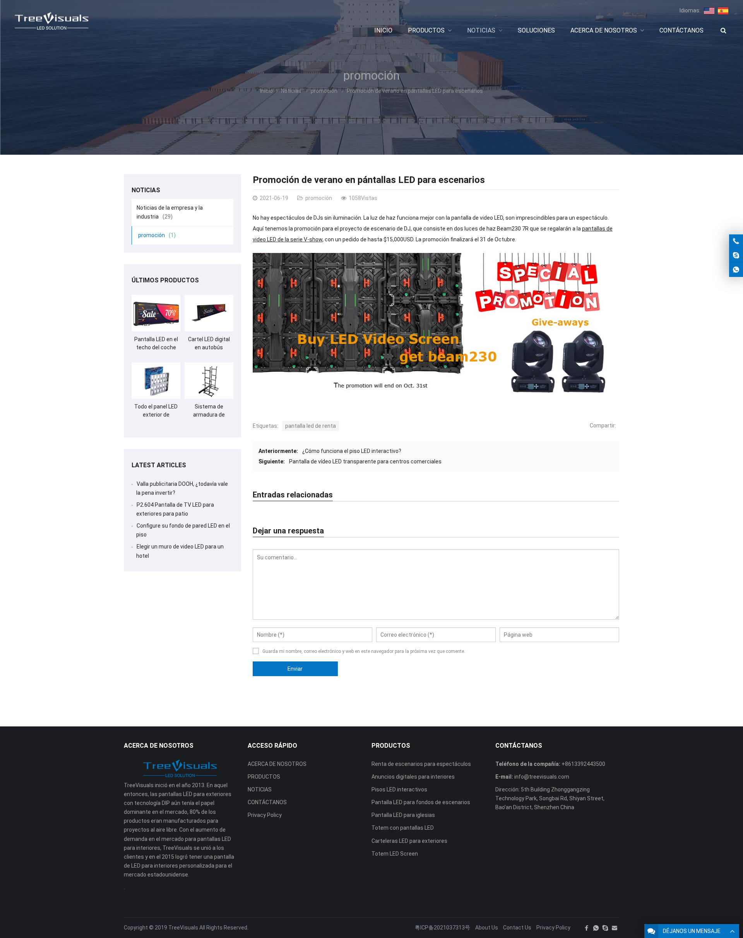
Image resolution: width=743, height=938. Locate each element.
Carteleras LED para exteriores (409, 841)
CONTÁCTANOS (267, 802)
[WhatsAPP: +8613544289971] (736, 270)
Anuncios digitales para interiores (413, 777)
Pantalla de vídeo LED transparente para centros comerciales (365, 461)
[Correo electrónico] (614, 928)
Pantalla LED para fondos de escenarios (421, 802)
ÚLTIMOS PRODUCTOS (165, 280)
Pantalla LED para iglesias (403, 815)
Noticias (291, 91)
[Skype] (605, 928)
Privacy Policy (265, 815)
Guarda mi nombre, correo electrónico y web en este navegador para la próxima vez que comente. (363, 651)
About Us (486, 927)
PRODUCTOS (264, 777)
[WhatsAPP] (596, 928)
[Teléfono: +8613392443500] (736, 241)
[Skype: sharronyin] (736, 256)
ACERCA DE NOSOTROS (277, 764)
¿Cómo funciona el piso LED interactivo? (351, 451)
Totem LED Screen (395, 854)
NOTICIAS (260, 789)
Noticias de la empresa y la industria (170, 212)
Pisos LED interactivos (399, 789)
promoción (371, 75)
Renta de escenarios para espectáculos (421, 764)
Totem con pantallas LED (403, 828)
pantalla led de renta (310, 426)
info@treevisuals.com (541, 777)
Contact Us (517, 927)
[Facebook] (586, 928)
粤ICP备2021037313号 (442, 927)
